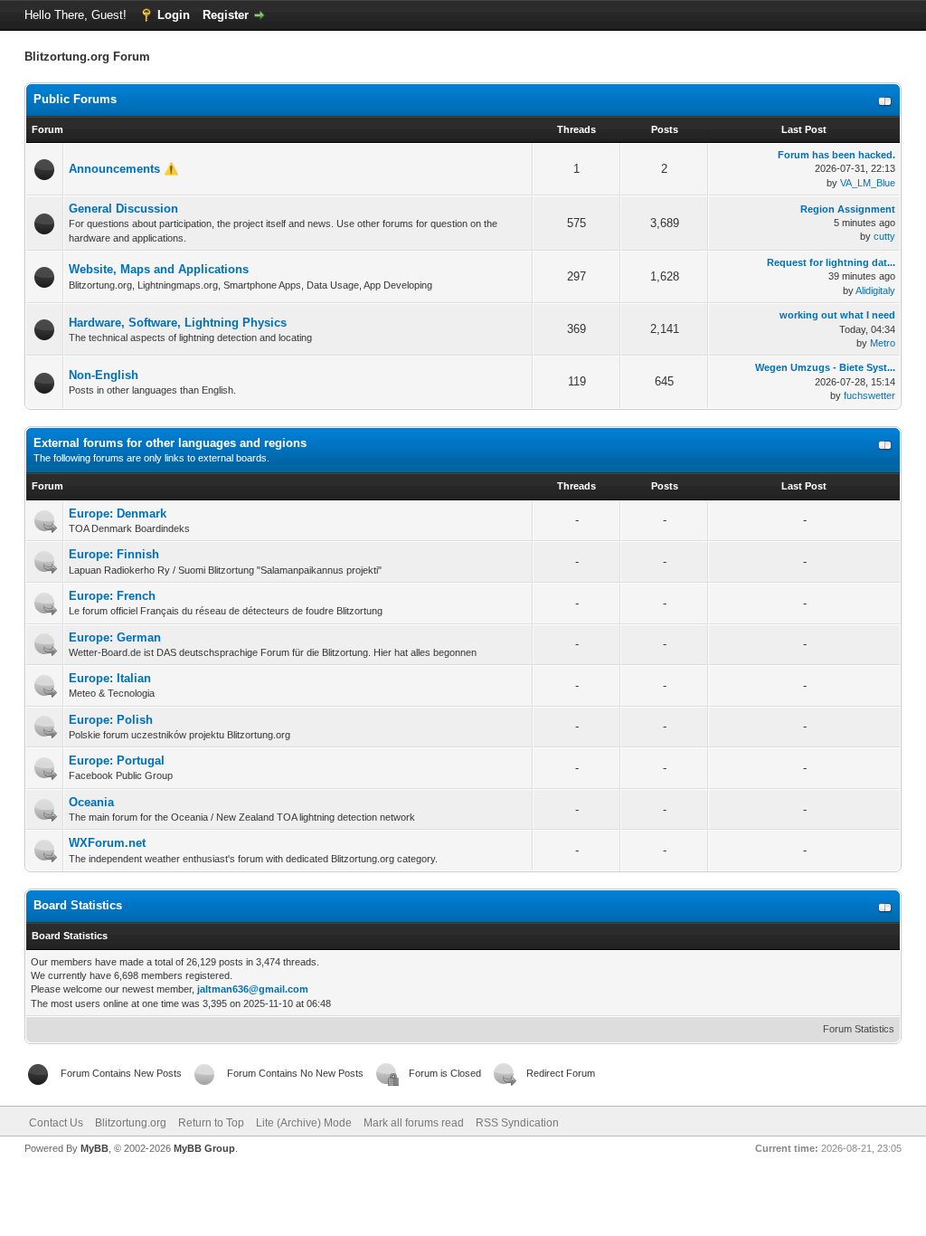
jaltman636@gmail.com (252, 989)
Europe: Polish (111, 720)
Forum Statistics (858, 1028)
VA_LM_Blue (867, 182)
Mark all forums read (414, 1123)
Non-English (103, 375)
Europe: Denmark (117, 513)
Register (226, 15)
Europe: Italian (110, 678)
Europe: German (115, 637)
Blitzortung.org (130, 1123)
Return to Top (211, 1123)
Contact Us (56, 1123)
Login (173, 15)
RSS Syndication (517, 1123)
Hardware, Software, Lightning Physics (178, 322)
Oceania (91, 802)
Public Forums (75, 99)
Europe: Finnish (114, 554)
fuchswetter (869, 395)
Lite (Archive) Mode (304, 1123)
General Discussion (123, 208)
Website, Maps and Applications (159, 269)
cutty (884, 236)
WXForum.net (107, 843)
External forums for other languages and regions (170, 443)
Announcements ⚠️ (123, 169)
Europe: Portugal (117, 760)
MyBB (94, 1148)
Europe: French (112, 596)
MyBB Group (204, 1148)
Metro (882, 343)
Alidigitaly (875, 290)
